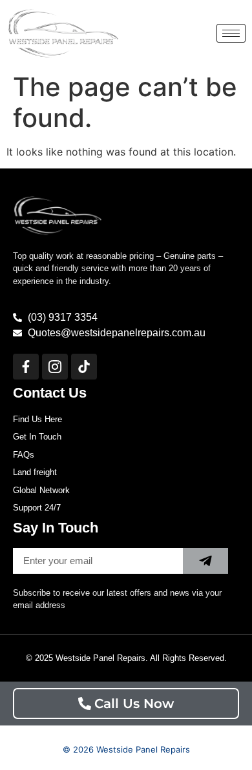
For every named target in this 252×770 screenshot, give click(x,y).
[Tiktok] (84, 367)
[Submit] (205, 561)
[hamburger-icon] (231, 33)
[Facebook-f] (26, 367)
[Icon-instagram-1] (55, 367)
